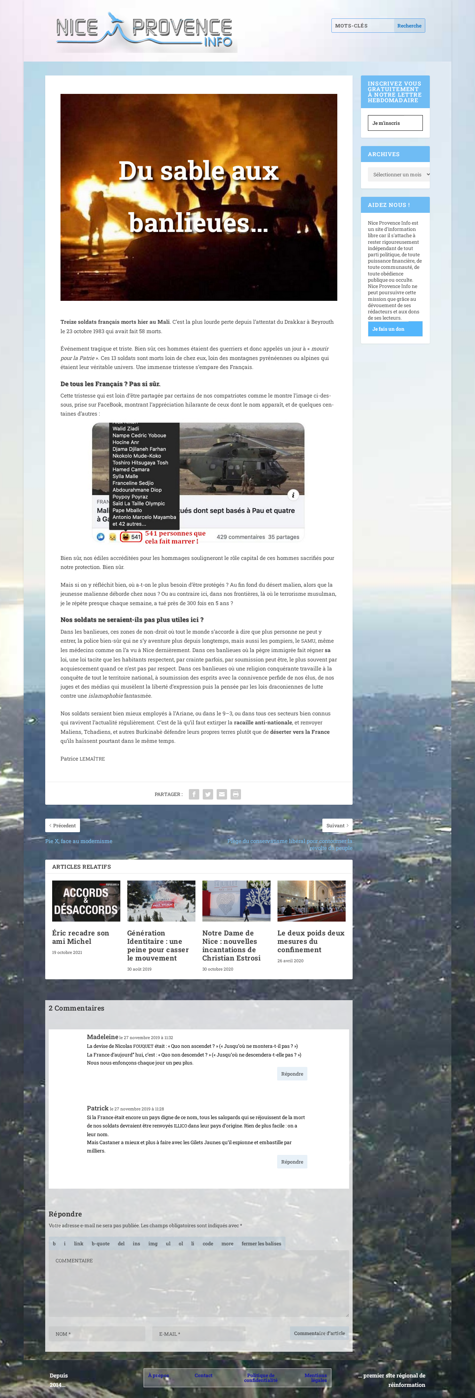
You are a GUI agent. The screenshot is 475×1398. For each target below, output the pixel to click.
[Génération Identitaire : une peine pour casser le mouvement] (161, 901)
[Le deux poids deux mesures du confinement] (311, 901)
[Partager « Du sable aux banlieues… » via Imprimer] (236, 794)
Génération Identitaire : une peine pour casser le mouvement (158, 945)
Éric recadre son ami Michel (81, 937)
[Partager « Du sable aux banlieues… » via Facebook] (194, 794)
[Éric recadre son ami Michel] (86, 901)
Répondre (292, 1073)
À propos (158, 1375)
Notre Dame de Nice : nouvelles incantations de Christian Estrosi (231, 945)
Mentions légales (316, 1377)
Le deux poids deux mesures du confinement (311, 941)
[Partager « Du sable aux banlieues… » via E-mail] (222, 794)
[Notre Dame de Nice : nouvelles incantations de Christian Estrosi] (236, 901)
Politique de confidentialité (260, 1377)
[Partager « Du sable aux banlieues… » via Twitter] (208, 794)
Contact (203, 1375)
